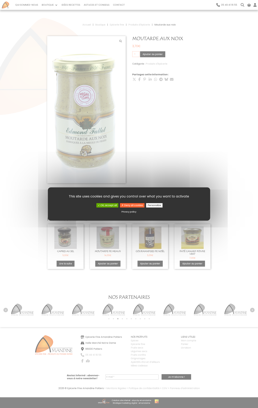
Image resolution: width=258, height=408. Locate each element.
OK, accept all (108, 205)
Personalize (154, 205)
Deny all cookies (133, 205)
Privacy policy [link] (129, 211)
